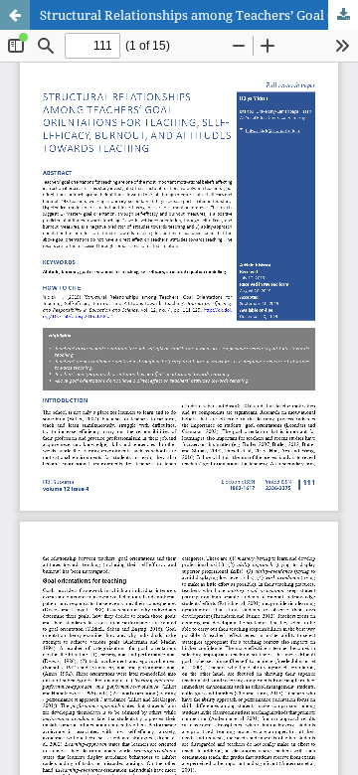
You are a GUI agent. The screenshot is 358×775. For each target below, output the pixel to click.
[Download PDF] (343, 15)
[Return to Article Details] (15, 15)
